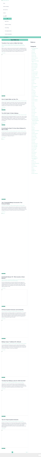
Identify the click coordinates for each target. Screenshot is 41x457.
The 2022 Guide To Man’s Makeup (10, 113)
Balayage (9, 44)
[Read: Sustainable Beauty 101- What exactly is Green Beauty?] (14, 305)
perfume (33, 150)
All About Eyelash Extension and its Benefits (13, 309)
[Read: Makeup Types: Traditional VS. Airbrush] (21, 376)
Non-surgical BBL (34, 146)
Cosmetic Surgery (35, 73)
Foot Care (33, 106)
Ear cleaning (34, 87)
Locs (33, 126)
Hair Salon (33, 113)
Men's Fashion (18, 114)
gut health (33, 109)
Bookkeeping (34, 69)
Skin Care (33, 155)
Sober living (34, 161)
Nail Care (20, 45)
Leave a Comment (4, 44)
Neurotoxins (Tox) (35, 143)
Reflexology (34, 153)
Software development (35, 163)
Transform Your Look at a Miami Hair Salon (12, 43)
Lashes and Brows (35, 123)
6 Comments (3, 205)
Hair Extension (34, 112)
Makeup (17, 205)
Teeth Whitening (34, 166)
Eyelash (9, 45)
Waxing (33, 169)
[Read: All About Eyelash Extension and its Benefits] (15, 337)
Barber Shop (34, 53)
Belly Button (34, 59)
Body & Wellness (34, 63)
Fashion (33, 103)
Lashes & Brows (16, 45)
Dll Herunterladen (34, 86)
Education (33, 90)
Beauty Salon (13, 44)
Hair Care (12, 45)
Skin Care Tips (10, 280)
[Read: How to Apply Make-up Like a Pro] (3, 108)
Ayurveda (33, 50)
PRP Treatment (34, 152)
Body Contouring (34, 66)
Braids (33, 70)
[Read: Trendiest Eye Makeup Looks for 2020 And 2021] (21, 415)
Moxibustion (34, 139)
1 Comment (3, 114)
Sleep (33, 160)
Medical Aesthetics (35, 133)
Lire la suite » (4, 107)
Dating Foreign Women (35, 77)
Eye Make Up (22, 44)
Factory (33, 102)
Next (27, 452)
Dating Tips (34, 79)
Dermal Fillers (34, 83)
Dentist (33, 80)
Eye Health (33, 93)
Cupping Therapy (34, 74)
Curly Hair (33, 76)
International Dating (35, 118)
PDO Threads (34, 149)
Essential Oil (9, 279)
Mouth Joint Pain (34, 137)
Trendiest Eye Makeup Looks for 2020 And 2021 (13, 380)
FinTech (33, 105)
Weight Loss (34, 170)
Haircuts (33, 115)
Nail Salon (33, 142)
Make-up (19, 100)
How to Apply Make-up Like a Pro (10, 99)
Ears (32, 89)
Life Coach (33, 124)
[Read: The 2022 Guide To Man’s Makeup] (3, 123)
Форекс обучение (35, 173)
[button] (5, 16)
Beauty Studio (17, 44)
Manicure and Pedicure (35, 130)
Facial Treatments (34, 99)
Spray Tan (33, 164)
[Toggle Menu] (7, 19)
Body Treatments (34, 67)
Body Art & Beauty (35, 64)
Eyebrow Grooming (4, 45)
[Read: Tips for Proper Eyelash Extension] (17, 447)
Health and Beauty (15, 100)
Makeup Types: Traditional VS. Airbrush (11, 341)
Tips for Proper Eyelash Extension (10, 419)
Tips (32, 167)
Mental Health (34, 136)
